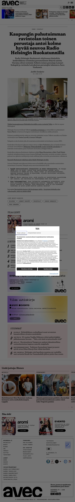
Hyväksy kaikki (48, 269)
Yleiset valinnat (21, 233)
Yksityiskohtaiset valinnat (34, 233)
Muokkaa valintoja (27, 269)
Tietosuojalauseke (54, 273)
